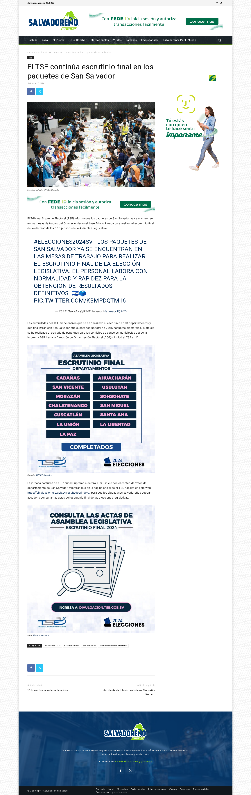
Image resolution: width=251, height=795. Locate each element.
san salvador (89, 645)
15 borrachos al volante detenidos (48, 690)
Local (39, 52)
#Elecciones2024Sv (63, 241)
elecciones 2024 (52, 645)
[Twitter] (221, 3)
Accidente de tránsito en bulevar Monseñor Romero (129, 692)
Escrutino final (71, 645)
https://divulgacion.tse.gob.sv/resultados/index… (58, 492)
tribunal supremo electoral (113, 645)
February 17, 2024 (116, 311)
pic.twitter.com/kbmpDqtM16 (80, 300)
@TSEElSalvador (44, 475)
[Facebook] (217, 3)
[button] (219, 40)
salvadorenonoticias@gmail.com (133, 761)
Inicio (30, 52)
